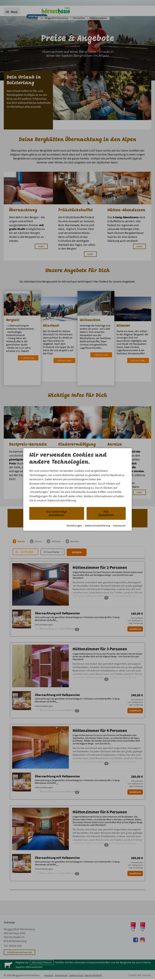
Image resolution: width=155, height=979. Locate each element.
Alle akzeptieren (106, 513)
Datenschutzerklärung (97, 525)
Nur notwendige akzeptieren (56, 513)
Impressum (119, 525)
